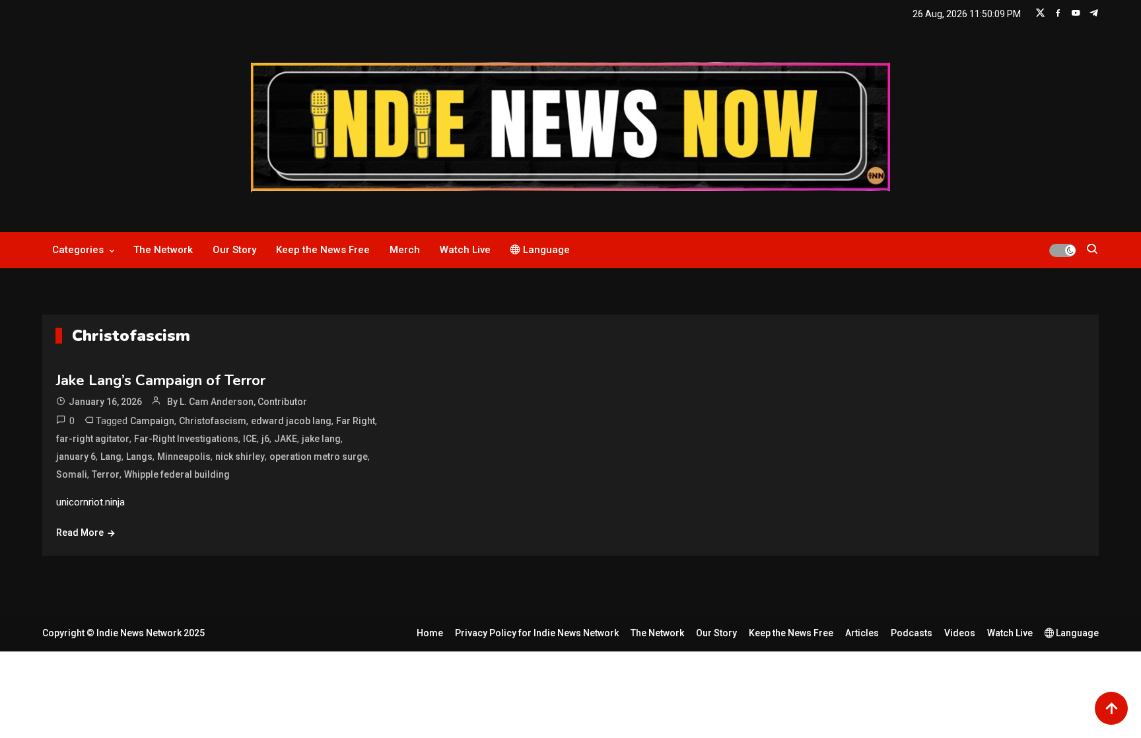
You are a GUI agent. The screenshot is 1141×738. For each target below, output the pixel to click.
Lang (110, 456)
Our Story (234, 250)
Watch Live (465, 250)
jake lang (321, 438)
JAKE (285, 438)
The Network (163, 250)
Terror (106, 474)
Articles (862, 633)
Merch (405, 250)
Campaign (152, 421)
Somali (71, 474)
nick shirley (240, 456)
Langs (139, 456)
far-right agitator (92, 438)
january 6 (76, 456)
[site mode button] (1062, 250)
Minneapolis (184, 456)
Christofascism (212, 421)
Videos (959, 633)
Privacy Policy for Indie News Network (537, 633)
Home (430, 633)
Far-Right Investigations (186, 438)
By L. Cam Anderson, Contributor (237, 401)
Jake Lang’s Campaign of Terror (160, 380)
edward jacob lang (291, 421)
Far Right (355, 421)
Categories (78, 250)
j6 (265, 438)
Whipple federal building (177, 474)
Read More (80, 532)
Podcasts (911, 633)
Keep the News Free (323, 250)
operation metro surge (318, 456)
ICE (250, 438)
